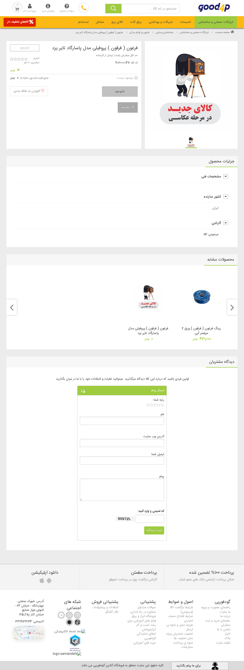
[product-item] (191, 142)
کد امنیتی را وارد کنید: (150, 511)
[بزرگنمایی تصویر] (191, 88)
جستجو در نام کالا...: (162, 8)
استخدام (83, 22)
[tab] (216, 22)
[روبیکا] (69, 623)
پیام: (161, 476)
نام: (162, 414)
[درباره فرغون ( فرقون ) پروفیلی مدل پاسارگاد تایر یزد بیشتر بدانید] (148, 297)
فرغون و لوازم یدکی (139, 32)
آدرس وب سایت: (153, 436)
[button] (29, 632)
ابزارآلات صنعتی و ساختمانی (215, 22)
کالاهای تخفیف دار (18, 21)
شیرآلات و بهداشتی (161, 22)
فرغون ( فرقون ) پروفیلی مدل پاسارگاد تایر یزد (148, 331)
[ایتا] (77, 623)
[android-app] (48, 581)
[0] (155, 405)
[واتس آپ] (69, 616)
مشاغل (100, 22)
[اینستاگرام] (77, 616)
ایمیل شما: (157, 454)
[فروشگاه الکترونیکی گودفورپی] (223, 7)
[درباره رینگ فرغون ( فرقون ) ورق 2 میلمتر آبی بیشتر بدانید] (202, 297)
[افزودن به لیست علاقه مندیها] (29, 91)
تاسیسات (185, 22)
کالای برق (117, 22)
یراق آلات (136, 22)
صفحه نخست (222, 32)
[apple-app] (41, 581)
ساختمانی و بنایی (164, 32)
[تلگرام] (61, 616)
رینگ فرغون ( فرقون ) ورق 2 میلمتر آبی (201, 331)
